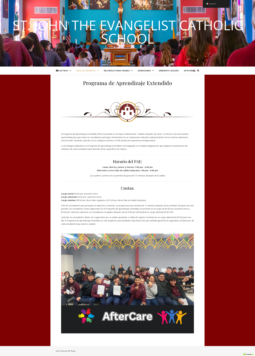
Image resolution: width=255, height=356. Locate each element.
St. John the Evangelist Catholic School (127, 31)
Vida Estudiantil (86, 70)
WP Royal (71, 351)
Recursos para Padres (117, 70)
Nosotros (62, 70)
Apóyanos (190, 70)
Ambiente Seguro (169, 70)
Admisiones (144, 70)
